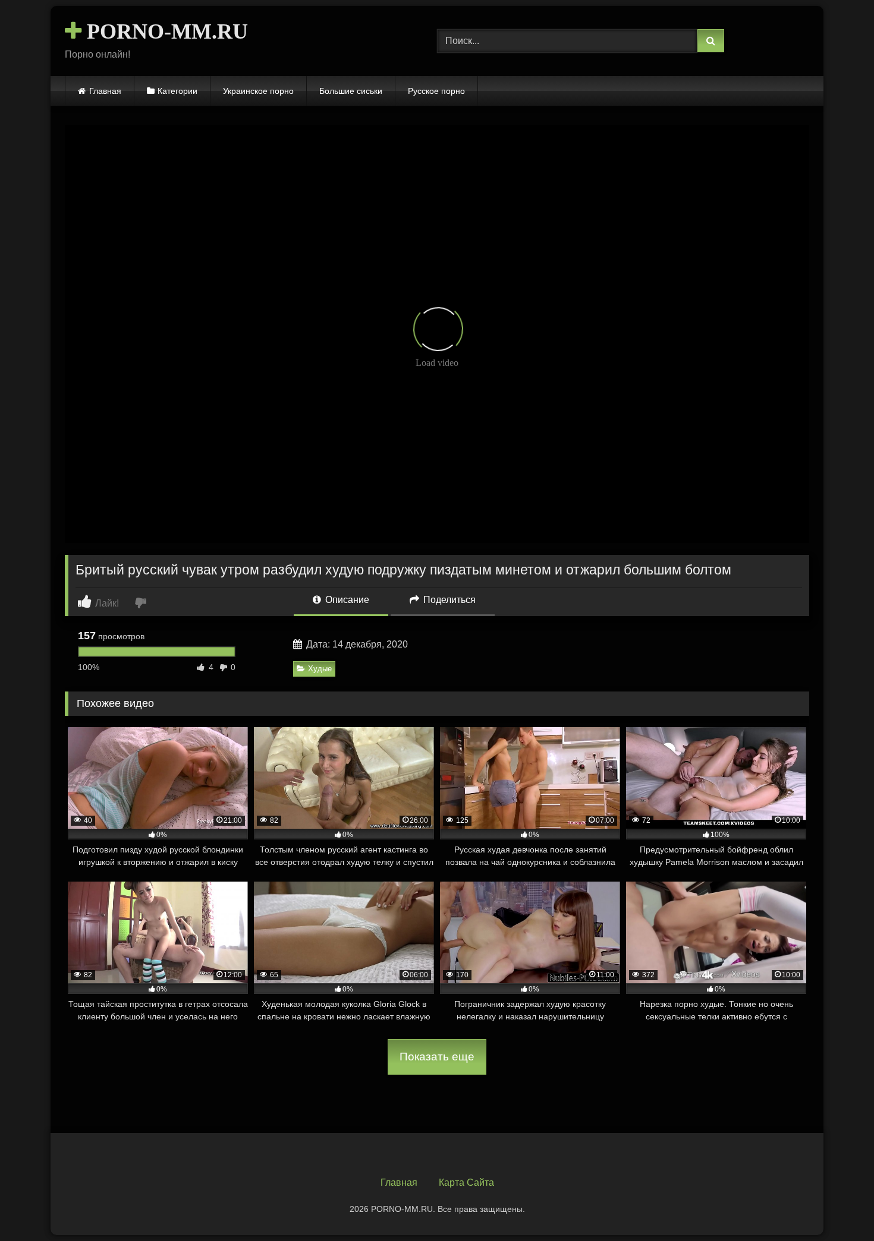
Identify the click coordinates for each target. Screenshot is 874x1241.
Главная (105, 91)
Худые (320, 668)
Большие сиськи (350, 91)
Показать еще (437, 1056)
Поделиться (448, 600)
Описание (346, 600)
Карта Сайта (466, 1182)
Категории (177, 91)
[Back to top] (837, 1205)
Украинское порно (258, 91)
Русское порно (436, 91)
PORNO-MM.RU (164, 31)
